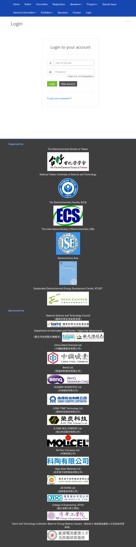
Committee (42, 4)
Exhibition (46, 12)
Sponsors (63, 12)
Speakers (75, 4)
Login (89, 12)
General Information (23, 12)
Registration (59, 4)
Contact (77, 12)
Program (91, 4)
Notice (28, 4)
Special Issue (109, 4)
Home (16, 4)
